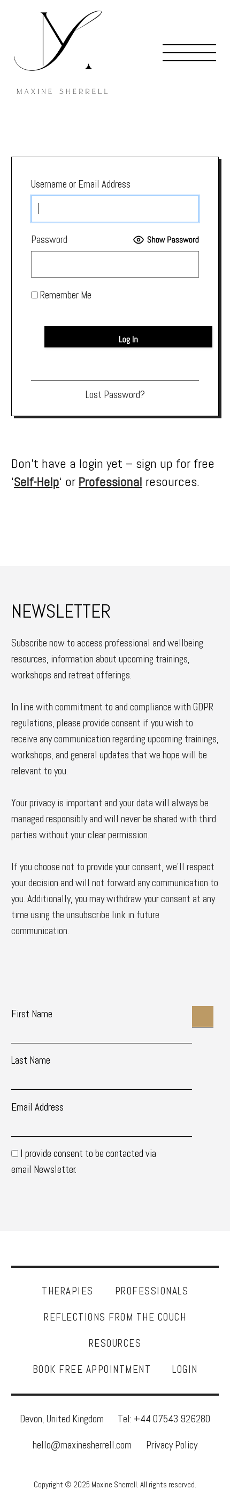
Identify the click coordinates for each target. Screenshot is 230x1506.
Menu (189, 52)
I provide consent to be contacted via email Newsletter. (83, 1161)
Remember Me (64, 295)
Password (49, 239)
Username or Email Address (81, 184)
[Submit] (202, 1016)
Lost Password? (115, 394)
